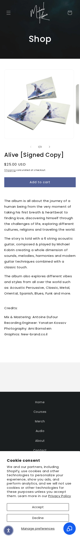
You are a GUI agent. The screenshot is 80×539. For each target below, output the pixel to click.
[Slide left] (30, 147)
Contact (40, 450)
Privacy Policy (59, 496)
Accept (38, 507)
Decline (38, 518)
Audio (40, 431)
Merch (40, 421)
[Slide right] (49, 147)
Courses (40, 412)
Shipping (10, 170)
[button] (8, 12)
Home (40, 402)
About (40, 441)
